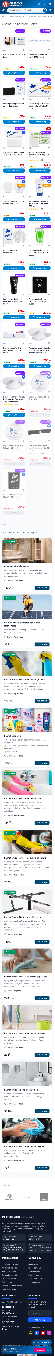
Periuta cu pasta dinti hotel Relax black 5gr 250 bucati (40, 448)
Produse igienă (17, 17)
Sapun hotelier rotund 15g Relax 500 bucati (14, 202)
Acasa (5, 17)
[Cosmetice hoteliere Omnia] (27, 565)
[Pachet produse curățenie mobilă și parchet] (27, 975)
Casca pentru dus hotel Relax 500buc (13, 251)
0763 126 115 (34, 1239)
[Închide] (49, 1350)
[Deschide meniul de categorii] (3, 10)
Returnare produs (9, 1271)
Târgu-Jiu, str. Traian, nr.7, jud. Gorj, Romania (13, 1248)
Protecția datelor (9, 1278)
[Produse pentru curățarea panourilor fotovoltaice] (27, 621)
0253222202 (8, 1307)
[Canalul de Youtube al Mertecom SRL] (43, 1333)
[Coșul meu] (50, 10)
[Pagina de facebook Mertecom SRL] (37, 1333)
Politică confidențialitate (12, 1286)
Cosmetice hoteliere (36, 17)
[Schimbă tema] (50, 4)
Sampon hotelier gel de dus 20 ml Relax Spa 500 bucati (39, 252)
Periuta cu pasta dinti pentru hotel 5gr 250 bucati (12, 350)
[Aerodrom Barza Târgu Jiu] (30, 1333)
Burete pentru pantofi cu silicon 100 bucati (13, 104)
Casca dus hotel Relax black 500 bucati (12, 495)
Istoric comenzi (34, 1268)
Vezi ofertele (40, 1350)
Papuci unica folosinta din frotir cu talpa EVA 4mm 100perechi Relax (14, 399)
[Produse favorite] (45, 4)
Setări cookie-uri (9, 1289)
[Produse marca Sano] (44, 1197)
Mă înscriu (40, 1320)
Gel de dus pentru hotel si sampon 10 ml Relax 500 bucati (39, 105)
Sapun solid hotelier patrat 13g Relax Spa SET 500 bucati (39, 154)
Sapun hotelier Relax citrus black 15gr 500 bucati (38, 301)
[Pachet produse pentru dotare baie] (27, 1088)
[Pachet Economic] (27, 737)
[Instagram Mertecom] (49, 1333)
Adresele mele (34, 1271)
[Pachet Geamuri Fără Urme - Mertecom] (27, 917)
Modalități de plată (10, 1268)
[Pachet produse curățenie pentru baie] (27, 798)
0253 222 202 (9, 1239)
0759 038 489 (8, 1322)
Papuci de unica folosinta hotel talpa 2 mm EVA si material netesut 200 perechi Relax (39, 351)
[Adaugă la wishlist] (23, 50)
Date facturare (34, 1275)
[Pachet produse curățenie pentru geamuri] (27, 678)
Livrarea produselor (10, 1264)
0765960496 (8, 1313)
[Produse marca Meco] (9, 1197)
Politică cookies (8, 1282)
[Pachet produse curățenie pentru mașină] (27, 1145)
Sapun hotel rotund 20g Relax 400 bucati (39, 398)
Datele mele (33, 1264)
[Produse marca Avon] (26, 1197)
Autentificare (36, 1282)
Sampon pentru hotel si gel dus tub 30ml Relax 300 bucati (38, 203)
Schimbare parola (35, 1278)
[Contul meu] (39, 4)
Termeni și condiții (9, 1275)
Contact (5, 1329)
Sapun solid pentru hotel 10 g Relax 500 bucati (13, 153)
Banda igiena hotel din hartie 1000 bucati (38, 56)
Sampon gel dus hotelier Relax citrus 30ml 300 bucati (13, 301)
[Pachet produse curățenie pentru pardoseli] (27, 1032)
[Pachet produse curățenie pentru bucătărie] (27, 858)
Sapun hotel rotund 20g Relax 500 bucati (13, 447)
